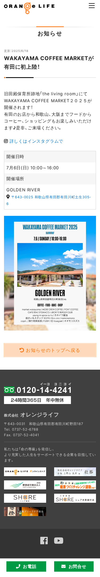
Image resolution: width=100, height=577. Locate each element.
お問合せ (77, 566)
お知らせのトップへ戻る (53, 350)
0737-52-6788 (25, 429)
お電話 (29, 566)
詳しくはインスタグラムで (36, 141)
